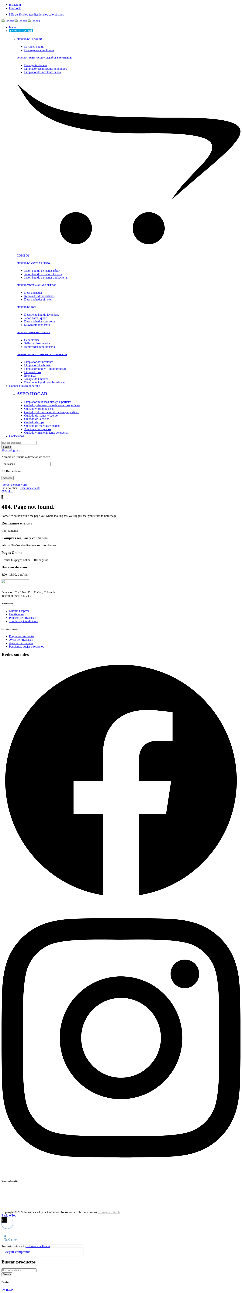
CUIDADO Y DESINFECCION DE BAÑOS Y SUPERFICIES (45, 58)
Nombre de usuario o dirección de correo (26, 457)
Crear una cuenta (30, 488)
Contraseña (8, 464)
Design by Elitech (109, 1212)
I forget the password (14, 484)
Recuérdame (13, 471)
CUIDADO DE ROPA (26, 307)
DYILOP (7, 1289)
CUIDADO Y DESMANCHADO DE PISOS (36, 285)
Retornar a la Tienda (38, 1246)
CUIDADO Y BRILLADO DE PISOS (33, 332)
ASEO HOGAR (32, 393)
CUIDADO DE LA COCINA (29, 39)
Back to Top (9, 1215)
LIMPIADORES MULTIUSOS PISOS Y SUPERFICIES (42, 354)
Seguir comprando (17, 1252)
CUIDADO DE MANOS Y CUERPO (33, 263)
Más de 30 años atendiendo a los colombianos (36, 14)
